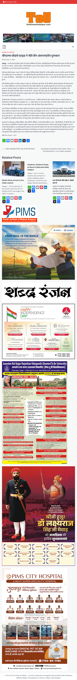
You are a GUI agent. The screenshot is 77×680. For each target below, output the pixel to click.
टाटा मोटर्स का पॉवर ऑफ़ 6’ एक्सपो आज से (63, 181)
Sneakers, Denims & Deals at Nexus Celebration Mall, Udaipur (38, 167)
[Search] (72, 46)
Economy (11, 52)
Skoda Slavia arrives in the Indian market (13, 181)
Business (5, 52)
